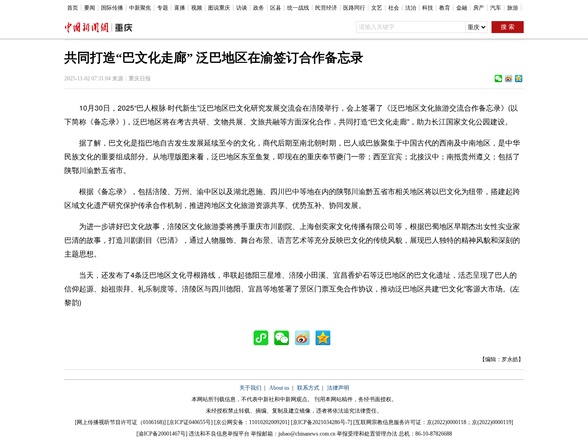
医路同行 (354, 8)
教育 (444, 8)
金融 (461, 8)
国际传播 (112, 8)
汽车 (495, 8)
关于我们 (250, 388)
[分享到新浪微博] (508, 78)
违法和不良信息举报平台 (219, 434)
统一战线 (298, 8)
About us (279, 388)
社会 (393, 8)
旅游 (512, 8)
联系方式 (308, 388)
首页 (72, 8)
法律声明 (338, 388)
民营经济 (326, 8)
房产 (478, 8)
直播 (179, 8)
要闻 (89, 8)
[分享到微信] (498, 78)
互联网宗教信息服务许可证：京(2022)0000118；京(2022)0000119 (433, 422)
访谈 (241, 8)
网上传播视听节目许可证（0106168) (120, 422)
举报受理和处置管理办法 (367, 434)
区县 (275, 8)
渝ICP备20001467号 (162, 434)
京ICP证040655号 (190, 422)
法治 (410, 8)
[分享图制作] (263, 337)
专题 (162, 8)
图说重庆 (219, 8)
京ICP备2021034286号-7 (321, 422)
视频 (196, 8)
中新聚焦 (140, 8)
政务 (258, 8)
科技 (427, 8)
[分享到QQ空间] (518, 78)
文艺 (376, 8)
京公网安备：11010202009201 (252, 422)
